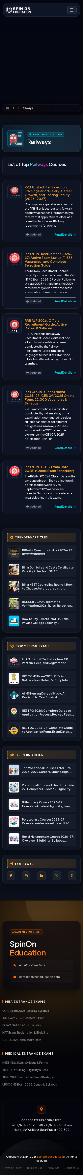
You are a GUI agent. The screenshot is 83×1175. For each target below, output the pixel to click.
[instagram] (26, 875)
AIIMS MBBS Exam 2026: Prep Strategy (27, 1077)
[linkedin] (41, 875)
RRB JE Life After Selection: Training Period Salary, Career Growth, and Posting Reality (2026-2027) (48, 193)
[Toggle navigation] (72, 10)
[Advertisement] (41, 57)
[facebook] (11, 875)
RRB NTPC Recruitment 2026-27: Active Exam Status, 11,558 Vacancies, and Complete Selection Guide (49, 260)
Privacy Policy (13, 1167)
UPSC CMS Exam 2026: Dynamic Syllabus (29, 1084)
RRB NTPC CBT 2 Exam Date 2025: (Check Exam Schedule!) (49, 469)
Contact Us (71, 1167)
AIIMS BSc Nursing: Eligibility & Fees (25, 1070)
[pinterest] (72, 875)
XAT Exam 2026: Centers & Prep (23, 1018)
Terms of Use (35, 1167)
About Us (53, 1167)
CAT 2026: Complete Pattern (21, 1040)
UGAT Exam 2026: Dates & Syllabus (25, 1010)
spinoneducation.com (51, 1156)
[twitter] (57, 875)
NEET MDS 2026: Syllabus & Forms (25, 1062)
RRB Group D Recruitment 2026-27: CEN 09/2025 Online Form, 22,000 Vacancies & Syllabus (49, 398)
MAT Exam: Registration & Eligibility (25, 1032)
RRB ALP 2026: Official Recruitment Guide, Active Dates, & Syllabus (46, 324)
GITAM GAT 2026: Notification (22, 1025)
